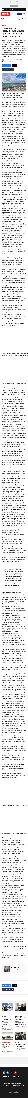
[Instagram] (4, 1072)
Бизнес (12, 19)
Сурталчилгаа (15, 1076)
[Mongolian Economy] (5, 14)
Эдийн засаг (4, 19)
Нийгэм (4, 25)
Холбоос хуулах (9, 69)
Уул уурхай (20, 19)
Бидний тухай (6, 1076)
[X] (11, 1072)
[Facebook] (7, 1072)
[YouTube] (15, 1072)
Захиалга (19, 13)
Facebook (7, 65)
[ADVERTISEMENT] (14, 4)
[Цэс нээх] (25, 18)
